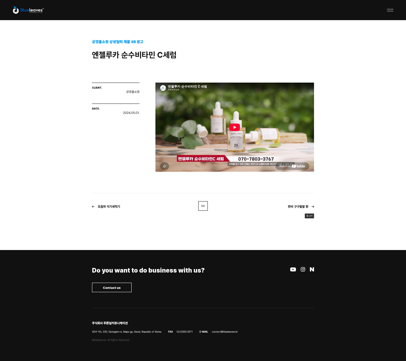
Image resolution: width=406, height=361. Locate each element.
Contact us (112, 288)
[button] (107, 206)
